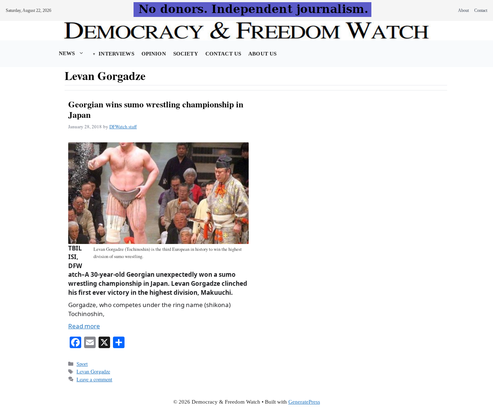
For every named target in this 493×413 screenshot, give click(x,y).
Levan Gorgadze (93, 371)
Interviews (116, 54)
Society (185, 54)
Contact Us (223, 54)
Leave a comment (94, 379)
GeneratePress (304, 402)
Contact (480, 10)
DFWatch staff (123, 126)
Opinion (153, 54)
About (463, 10)
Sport (82, 363)
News (67, 53)
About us (262, 54)
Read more (84, 326)
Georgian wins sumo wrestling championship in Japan (155, 109)
